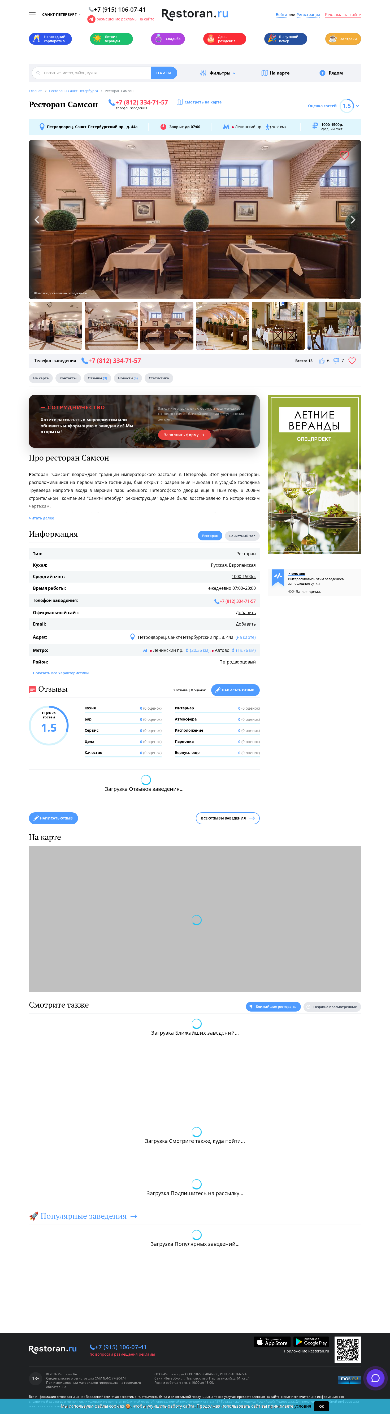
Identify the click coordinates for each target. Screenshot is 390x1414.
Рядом (336, 73)
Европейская (242, 565)
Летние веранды (106, 38)
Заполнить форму (181, 434)
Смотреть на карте (203, 102)
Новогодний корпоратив (49, 38)
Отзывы (97, 378)
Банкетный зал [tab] (242, 535)
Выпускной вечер (282, 38)
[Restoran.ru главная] (195, 15)
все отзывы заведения (223, 818)
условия (302, 1406)
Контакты (68, 378)
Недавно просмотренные (335, 1006)
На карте (279, 73)
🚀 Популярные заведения (78, 1216)
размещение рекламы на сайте (125, 18)
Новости (128, 378)
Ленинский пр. (168, 650)
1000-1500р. (244, 576)
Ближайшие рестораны (276, 1006)
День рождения (220, 38)
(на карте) (246, 637)
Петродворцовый (237, 662)
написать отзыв (56, 818)
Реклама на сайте (343, 15)
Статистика (159, 378)
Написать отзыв (238, 690)
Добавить (246, 612)
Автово (222, 650)
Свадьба (167, 38)
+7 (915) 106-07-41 (121, 1346)
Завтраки (342, 38)
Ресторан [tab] (210, 535)
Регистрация (308, 14)
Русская (219, 565)
